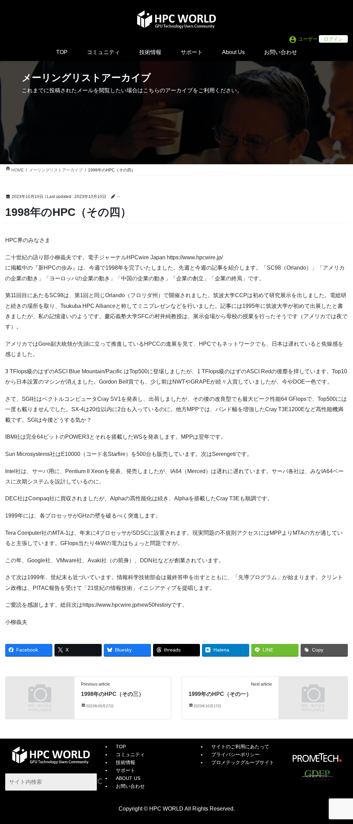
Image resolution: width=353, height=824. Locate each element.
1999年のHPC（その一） (220, 694)
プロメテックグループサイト (242, 762)
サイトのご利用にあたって (240, 746)
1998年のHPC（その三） (112, 694)
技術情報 (125, 762)
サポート (125, 770)
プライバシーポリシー (235, 754)
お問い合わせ (130, 786)
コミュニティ (130, 754)
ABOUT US (128, 778)
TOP (121, 746)
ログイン (333, 39)
